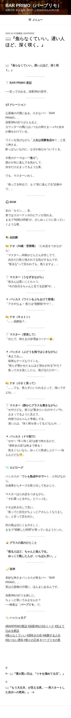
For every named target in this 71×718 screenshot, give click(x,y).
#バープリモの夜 (50, 639)
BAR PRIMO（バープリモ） (33, 5)
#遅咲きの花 (34, 635)
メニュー (37, 19)
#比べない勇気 (14, 639)
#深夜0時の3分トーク (41, 626)
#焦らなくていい (15, 635)
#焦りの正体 (31, 639)
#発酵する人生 (51, 635)
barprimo (28, 33)
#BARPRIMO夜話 (16, 626)
